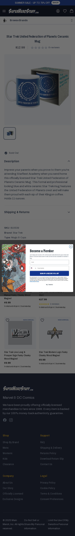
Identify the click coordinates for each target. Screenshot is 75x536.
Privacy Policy (33, 281)
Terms (37, 281)
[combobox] (33, 268)
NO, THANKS (49, 284)
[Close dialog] (70, 246)
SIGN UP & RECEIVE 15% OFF (49, 273)
